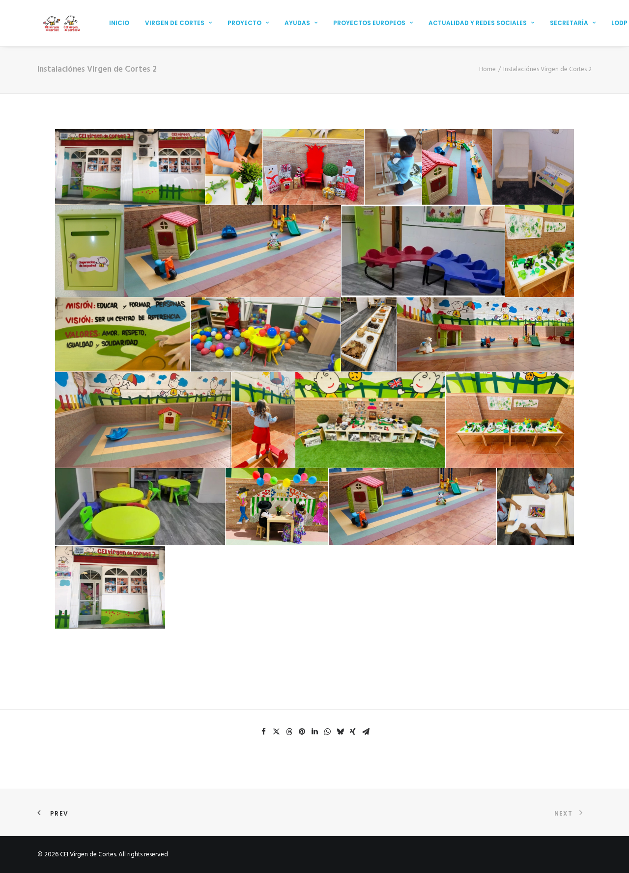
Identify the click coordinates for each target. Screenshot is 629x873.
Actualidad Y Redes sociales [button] (478, 23)
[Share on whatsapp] (327, 732)
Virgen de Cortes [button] (174, 23)
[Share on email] (366, 732)
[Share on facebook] (263, 732)
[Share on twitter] (276, 732)
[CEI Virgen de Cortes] (61, 23)
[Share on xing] (353, 732)
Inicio (119, 23)
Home (487, 69)
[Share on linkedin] (314, 732)
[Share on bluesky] (340, 732)
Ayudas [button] (297, 23)
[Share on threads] (289, 732)
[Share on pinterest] (302, 732)
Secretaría (569, 23)
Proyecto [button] (244, 23)
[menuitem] (119, 23)
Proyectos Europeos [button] (369, 23)
